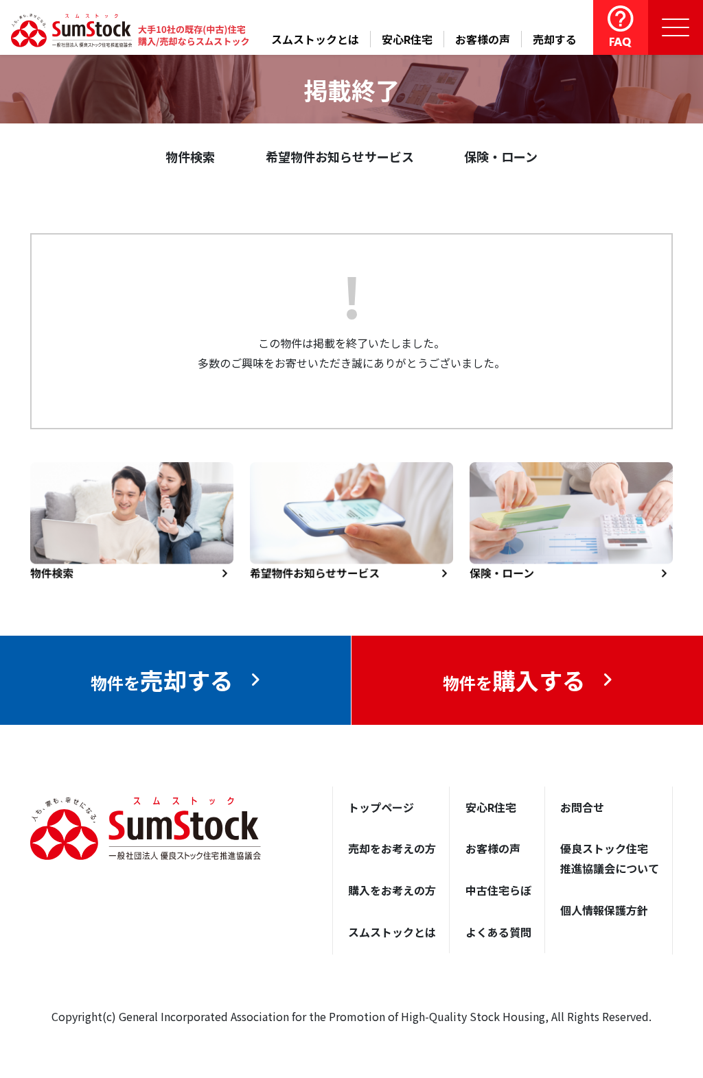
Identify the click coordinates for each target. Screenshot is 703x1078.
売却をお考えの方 (392, 848)
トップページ (381, 807)
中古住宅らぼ (498, 890)
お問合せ (582, 807)
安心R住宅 (407, 39)
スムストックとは (315, 39)
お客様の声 (482, 39)
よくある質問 (498, 932)
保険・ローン (501, 156)
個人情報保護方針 (604, 910)
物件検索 (190, 156)
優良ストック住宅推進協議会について (609, 858)
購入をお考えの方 (392, 890)
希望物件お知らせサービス (340, 156)
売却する (555, 39)
